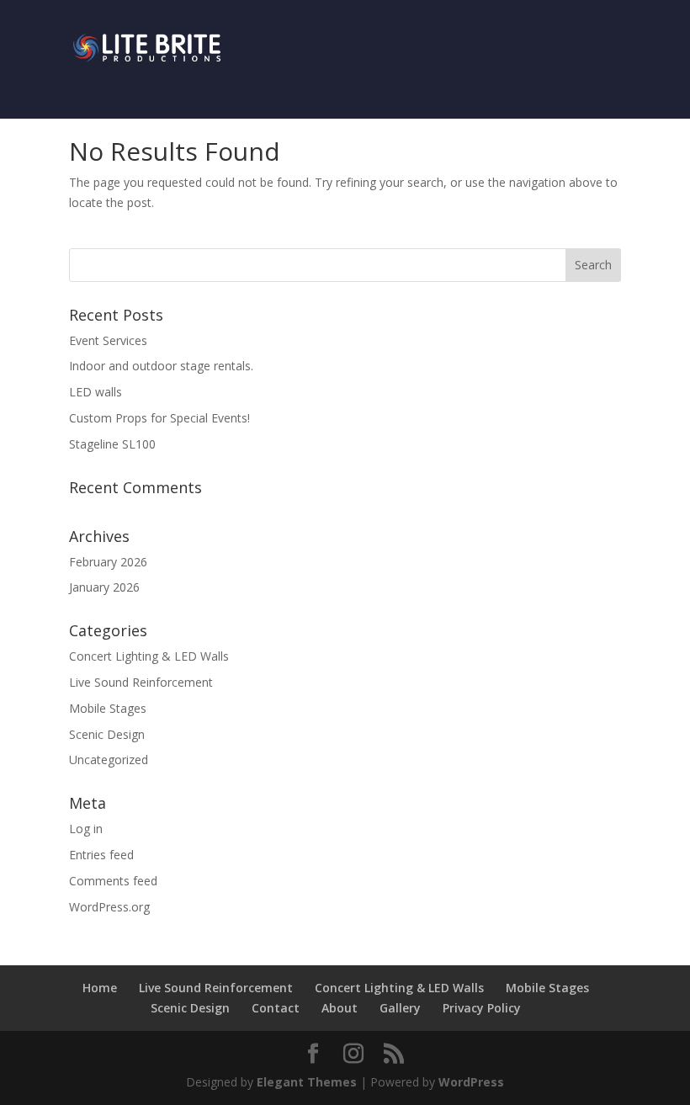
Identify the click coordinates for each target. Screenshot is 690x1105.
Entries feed (101, 855)
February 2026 (108, 562)
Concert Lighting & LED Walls (149, 656)
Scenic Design (107, 734)
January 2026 (104, 587)
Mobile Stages (107, 708)
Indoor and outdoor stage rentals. (161, 366)
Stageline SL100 (112, 444)
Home (99, 988)
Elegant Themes (307, 1082)
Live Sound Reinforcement (141, 682)
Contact (276, 1008)
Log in (86, 829)
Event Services (108, 340)
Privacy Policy (482, 1008)
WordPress (471, 1082)
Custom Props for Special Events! (159, 418)
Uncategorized (108, 760)
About (339, 1008)
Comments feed (113, 881)
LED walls (95, 392)
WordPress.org (109, 907)
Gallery (400, 1008)
